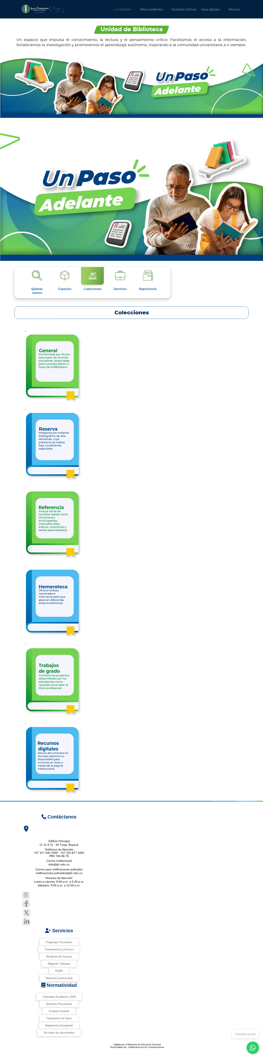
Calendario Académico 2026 (59, 996)
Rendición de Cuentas (59, 956)
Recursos (234, 9)
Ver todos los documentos (59, 1032)
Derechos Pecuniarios (59, 1003)
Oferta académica (151, 9)
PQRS (59, 970)
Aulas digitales (210, 9)
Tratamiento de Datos (59, 1018)
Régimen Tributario (59, 963)
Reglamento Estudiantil (59, 1025)
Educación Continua (184, 9)
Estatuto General (59, 1011)
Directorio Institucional (59, 978)
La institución (122, 9)
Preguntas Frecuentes (59, 942)
